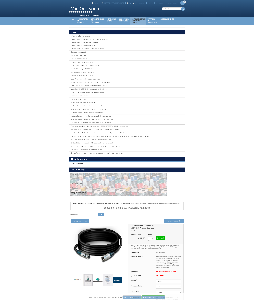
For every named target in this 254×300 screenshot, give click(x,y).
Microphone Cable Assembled (93, 203)
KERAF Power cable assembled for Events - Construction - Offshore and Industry (96, 146)
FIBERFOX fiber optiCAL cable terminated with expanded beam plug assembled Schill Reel (98, 133)
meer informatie (117, 297)
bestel (161, 238)
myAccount (159, 3)
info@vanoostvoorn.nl (78, 193)
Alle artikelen (74, 214)
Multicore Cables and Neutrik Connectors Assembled (87, 106)
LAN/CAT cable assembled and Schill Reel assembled (87, 92)
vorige (169, 221)
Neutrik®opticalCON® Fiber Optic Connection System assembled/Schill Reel (95, 129)
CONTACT (150, 3)
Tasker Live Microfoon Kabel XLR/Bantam (85, 42)
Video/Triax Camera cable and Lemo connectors (86, 79)
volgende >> (178, 221)
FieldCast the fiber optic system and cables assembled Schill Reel (91, 139)
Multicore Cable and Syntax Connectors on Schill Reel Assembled (91, 116)
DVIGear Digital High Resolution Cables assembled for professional (92, 143)
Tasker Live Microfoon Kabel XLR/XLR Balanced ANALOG (90, 39)
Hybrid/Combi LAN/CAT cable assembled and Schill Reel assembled (92, 123)
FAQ (129, 3)
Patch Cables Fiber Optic (78, 99)
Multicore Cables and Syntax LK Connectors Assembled (88, 109)
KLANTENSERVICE (140, 3)
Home (72, 19)
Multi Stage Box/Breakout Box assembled (84, 102)
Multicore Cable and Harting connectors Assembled (87, 112)
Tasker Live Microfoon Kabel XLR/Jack (84, 45)
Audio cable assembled (78, 55)
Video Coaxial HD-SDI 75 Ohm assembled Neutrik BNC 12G (89, 89)
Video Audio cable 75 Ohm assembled (83, 72)
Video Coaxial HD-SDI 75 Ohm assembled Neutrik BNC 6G (89, 86)
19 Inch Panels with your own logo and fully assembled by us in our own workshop (97, 153)
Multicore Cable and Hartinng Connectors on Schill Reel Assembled (92, 119)
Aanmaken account (172, 3)
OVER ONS (97, 3)
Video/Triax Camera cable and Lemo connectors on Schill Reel (90, 82)
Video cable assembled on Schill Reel (82, 75)
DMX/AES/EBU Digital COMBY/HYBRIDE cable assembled (89, 69)
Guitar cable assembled (78, 52)
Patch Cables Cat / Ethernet (79, 96)
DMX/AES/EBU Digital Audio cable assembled (85, 65)
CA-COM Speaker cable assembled (82, 62)
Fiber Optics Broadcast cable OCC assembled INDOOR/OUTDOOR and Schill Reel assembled (99, 126)
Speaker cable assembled (79, 59)
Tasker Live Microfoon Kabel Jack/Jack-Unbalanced (88, 49)
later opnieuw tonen (133, 297)
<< (80, 221)
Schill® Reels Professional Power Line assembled (86, 149)
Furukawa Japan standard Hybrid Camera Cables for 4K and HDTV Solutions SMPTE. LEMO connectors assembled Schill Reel (110, 136)
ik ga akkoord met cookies (154, 297)
